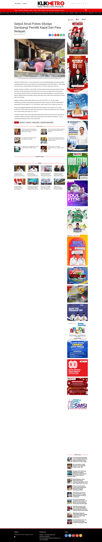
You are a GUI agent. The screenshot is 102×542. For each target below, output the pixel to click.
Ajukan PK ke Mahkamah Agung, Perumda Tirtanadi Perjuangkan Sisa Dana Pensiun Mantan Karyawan (59, 189)
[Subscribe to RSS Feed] (80, 535)
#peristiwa (28, 122)
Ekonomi (43, 10)
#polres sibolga (35, 122)
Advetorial (57, 10)
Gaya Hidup (51, 10)
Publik (38, 10)
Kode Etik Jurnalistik (44, 536)
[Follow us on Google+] (73, 535)
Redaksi (41, 534)
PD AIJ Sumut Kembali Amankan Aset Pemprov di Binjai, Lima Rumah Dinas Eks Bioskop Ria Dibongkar (80, 501)
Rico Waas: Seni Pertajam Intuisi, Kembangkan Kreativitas (29, 138)
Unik (47, 10)
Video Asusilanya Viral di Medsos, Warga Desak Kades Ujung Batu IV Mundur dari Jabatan (29, 130)
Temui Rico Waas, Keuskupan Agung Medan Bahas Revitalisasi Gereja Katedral (56, 130)
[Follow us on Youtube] (77, 535)
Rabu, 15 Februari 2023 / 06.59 (19, 34)
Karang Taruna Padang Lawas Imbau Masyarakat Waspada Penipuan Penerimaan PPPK (79, 488)
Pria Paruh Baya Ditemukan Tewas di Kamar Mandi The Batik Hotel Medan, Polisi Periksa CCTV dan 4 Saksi (80, 459)
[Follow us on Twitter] (69, 535)
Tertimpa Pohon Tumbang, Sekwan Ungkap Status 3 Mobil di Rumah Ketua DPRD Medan (19, 176)
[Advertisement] (77, 433)
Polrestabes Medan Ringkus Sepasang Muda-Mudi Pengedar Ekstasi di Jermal (59, 175)
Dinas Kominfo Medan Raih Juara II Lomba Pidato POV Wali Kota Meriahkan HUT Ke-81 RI (46, 188)
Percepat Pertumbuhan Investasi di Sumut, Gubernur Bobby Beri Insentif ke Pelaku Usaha (56, 139)
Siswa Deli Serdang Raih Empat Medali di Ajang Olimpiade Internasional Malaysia (32, 188)
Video (62, 10)
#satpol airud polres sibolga (47, 122)
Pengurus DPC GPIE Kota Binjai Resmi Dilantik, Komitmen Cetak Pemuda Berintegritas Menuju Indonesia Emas (76, 473)
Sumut (30, 10)
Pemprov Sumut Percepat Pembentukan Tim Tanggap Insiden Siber (56, 148)
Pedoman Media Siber (49, 534)
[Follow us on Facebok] (66, 535)
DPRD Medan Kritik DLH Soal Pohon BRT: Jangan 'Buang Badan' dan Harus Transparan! (79, 494)
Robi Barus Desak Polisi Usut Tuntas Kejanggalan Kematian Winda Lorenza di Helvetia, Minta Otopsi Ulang (80, 508)
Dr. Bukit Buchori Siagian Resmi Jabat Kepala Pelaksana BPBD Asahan (30, 147)
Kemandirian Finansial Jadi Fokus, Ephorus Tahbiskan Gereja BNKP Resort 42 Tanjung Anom (46, 176)
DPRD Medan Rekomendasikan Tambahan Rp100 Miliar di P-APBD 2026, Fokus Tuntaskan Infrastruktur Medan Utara (32, 176)
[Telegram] (64, 35)
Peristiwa (20, 10)
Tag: (16, 122)
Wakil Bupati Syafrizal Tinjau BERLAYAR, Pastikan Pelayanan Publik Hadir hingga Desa (80, 515)
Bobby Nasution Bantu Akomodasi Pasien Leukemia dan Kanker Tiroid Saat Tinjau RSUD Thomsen (80, 481)
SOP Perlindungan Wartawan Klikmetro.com (49, 538)
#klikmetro (22, 122)
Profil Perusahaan (43, 539)
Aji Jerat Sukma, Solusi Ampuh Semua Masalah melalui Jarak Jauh (79, 466)
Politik (34, 10)
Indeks (25, 3)
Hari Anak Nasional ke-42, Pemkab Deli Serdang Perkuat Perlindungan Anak (80, 521)
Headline (18, 3)
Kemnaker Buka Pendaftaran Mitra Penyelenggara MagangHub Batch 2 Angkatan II (18, 189)
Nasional (26, 10)
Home (16, 10)
